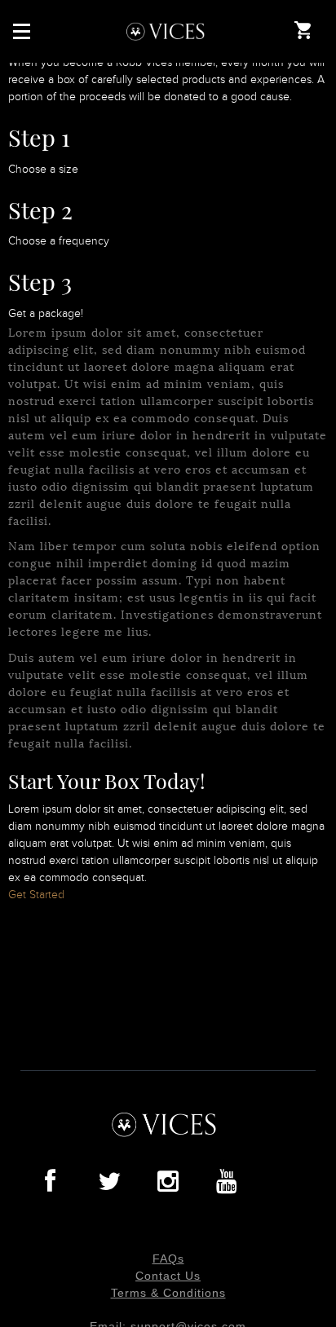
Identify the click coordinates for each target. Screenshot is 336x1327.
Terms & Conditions (168, 1292)
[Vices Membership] (168, 31)
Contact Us (168, 1275)
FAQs (168, 1258)
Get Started (36, 895)
